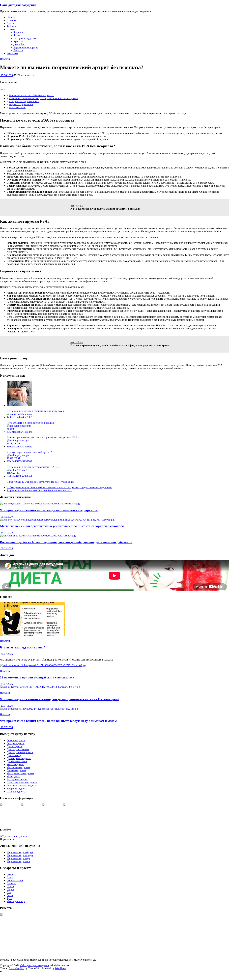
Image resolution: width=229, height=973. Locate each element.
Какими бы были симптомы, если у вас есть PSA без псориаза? (43, 98)
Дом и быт (19, 44)
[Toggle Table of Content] (2, 89)
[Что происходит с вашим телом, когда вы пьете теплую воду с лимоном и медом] (39, 708)
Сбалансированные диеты (22, 782)
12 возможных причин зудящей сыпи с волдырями (37, 677)
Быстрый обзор (17, 107)
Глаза (10, 895)
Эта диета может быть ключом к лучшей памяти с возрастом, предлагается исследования (59, 487)
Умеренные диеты (17, 788)
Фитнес (17, 35)
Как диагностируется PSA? (24, 101)
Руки (9, 898)
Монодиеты (13, 776)
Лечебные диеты (16, 770)
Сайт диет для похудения (18, 5)
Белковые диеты (16, 740)
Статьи (11, 29)
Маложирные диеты (18, 767)
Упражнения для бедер (20, 852)
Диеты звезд (14, 755)
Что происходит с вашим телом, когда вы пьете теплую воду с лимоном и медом (58, 721)
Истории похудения (24, 38)
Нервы (10, 889)
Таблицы (12, 26)
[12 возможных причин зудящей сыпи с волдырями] (43, 665)
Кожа (10, 874)
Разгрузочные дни (17, 779)
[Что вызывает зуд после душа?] (32, 635)
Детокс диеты (14, 746)
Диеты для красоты (18, 749)
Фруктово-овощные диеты (22, 785)
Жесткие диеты (15, 764)
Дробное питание (17, 761)
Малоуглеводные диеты (20, 773)
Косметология (15, 880)
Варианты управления (21, 104)
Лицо (10, 877)
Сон (9, 892)
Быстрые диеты (15, 743)
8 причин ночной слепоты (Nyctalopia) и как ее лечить (39, 490)
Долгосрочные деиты (19, 758)
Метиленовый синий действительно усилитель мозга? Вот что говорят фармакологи (62, 526)
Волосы (11, 883)
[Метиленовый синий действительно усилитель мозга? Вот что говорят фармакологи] (57, 519)
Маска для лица (16, 901)
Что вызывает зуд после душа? (22, 647)
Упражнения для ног (18, 861)
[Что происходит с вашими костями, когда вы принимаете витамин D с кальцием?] (40, 686)
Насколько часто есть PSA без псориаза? (31, 95)
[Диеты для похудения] (13, 836)
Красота (18, 41)
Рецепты (18, 50)
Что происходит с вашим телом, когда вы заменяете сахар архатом (49, 510)
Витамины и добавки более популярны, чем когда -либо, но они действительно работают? (66, 542)
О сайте (11, 17)
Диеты (10, 23)
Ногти (10, 886)
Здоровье (18, 32)
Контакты (12, 53)
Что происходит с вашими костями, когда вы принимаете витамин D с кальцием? (59, 699)
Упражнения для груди (20, 855)
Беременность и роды (25, 47)
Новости (12, 20)
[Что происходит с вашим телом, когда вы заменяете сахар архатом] (40, 503)
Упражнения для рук (18, 858)
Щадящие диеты (16, 791)
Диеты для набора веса (20, 752)
